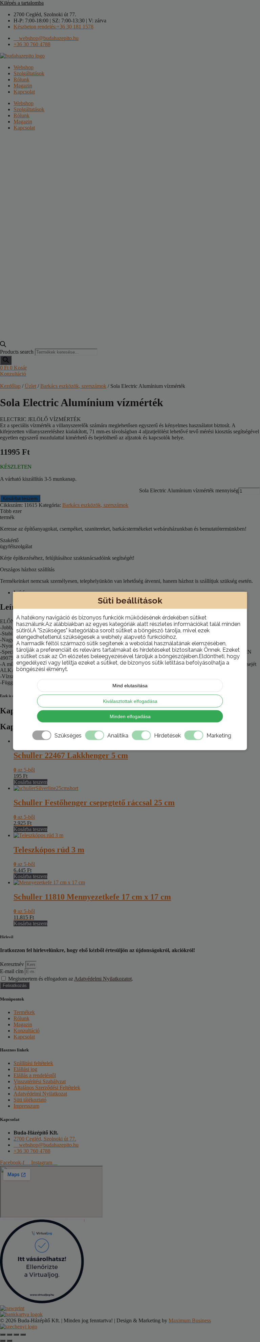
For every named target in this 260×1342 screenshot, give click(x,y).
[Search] (6, 360)
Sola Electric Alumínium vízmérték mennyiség (188, 490)
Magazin (23, 85)
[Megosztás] (16, 1335)
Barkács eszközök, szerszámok (73, 386)
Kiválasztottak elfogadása (130, 701)
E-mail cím (12, 971)
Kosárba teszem (20, 498)
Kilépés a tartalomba (22, 3)
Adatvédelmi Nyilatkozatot (103, 979)
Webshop (24, 67)
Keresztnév (12, 964)
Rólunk (21, 79)
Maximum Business (190, 1320)
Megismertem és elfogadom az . (70, 979)
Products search (17, 352)
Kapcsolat (24, 92)
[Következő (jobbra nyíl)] (9, 1341)
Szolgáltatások (29, 73)
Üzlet (30, 386)
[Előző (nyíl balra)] (2, 1341)
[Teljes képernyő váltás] (9, 1335)
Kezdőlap (10, 386)
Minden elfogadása (130, 716)
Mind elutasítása (130, 685)
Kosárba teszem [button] (30, 782)
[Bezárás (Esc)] (23, 1335)
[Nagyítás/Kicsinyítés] (2, 1335)
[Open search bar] (3, 345)
